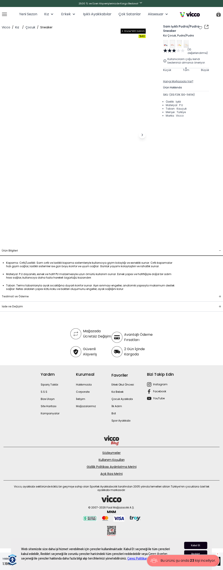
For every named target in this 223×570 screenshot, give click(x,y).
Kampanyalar (50, 413)
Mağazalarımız (86, 406)
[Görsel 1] (63, 239)
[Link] (189, 14)
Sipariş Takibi (49, 384)
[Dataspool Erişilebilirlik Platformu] (12, 560)
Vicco (6, 27)
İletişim (80, 399)
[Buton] (141, 3)
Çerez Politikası (137, 558)
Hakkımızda (84, 384)
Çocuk (30, 27)
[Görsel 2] (71, 239)
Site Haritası (48, 406)
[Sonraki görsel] (142, 134)
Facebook (159, 391)
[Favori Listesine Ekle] (200, 27)
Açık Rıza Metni (111, 474)
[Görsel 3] (78, 239)
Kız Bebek (117, 392)
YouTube (159, 398)
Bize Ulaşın (48, 399)
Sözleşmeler (111, 453)
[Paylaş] (206, 26)
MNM (111, 511)
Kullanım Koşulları (112, 460)
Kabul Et (195, 545)
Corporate (83, 392)
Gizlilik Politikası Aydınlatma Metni (112, 467)
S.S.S (44, 392)
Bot (114, 413)
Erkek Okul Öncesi (123, 384)
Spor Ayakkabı (121, 420)
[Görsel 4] (85, 239)
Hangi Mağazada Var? (178, 81)
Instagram (160, 384)
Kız (17, 27)
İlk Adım (117, 406)
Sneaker (46, 27)
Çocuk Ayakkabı (122, 399)
